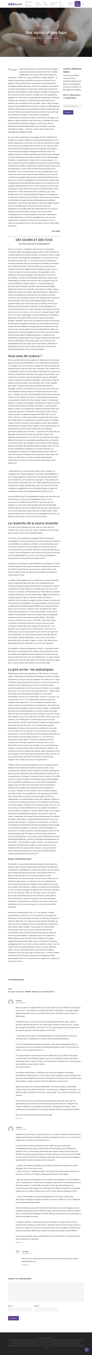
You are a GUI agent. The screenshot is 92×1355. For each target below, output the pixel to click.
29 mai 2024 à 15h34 (27, 1253)
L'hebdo (46, 27)
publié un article (27, 915)
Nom (10, 1306)
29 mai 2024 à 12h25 (21, 1129)
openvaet (50, 714)
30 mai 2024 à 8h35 (21, 1003)
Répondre (20, 1118)
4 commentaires (52, 38)
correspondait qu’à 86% (37, 437)
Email (36, 1306)
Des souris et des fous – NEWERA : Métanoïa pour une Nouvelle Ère (31, 992)
